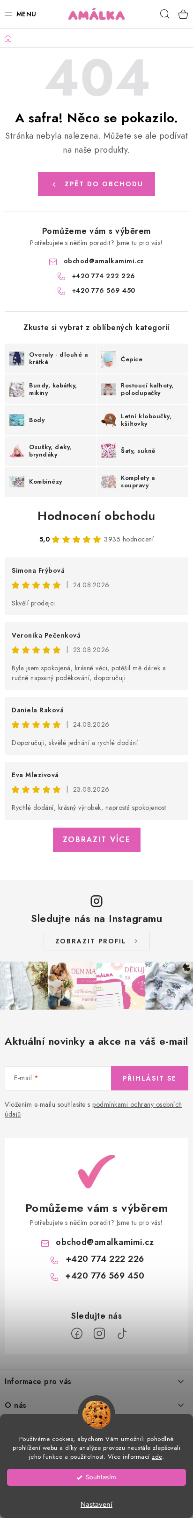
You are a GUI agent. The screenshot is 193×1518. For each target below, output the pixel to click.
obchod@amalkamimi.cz (104, 261)
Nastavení (96, 1504)
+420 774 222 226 (103, 276)
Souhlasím (101, 1477)
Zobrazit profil (90, 941)
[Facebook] (76, 1333)
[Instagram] (99, 1333)
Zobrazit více (97, 839)
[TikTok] (121, 1333)
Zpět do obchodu (104, 184)
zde (157, 1456)
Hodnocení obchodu (96, 516)
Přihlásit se (150, 1078)
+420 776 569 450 (103, 290)
